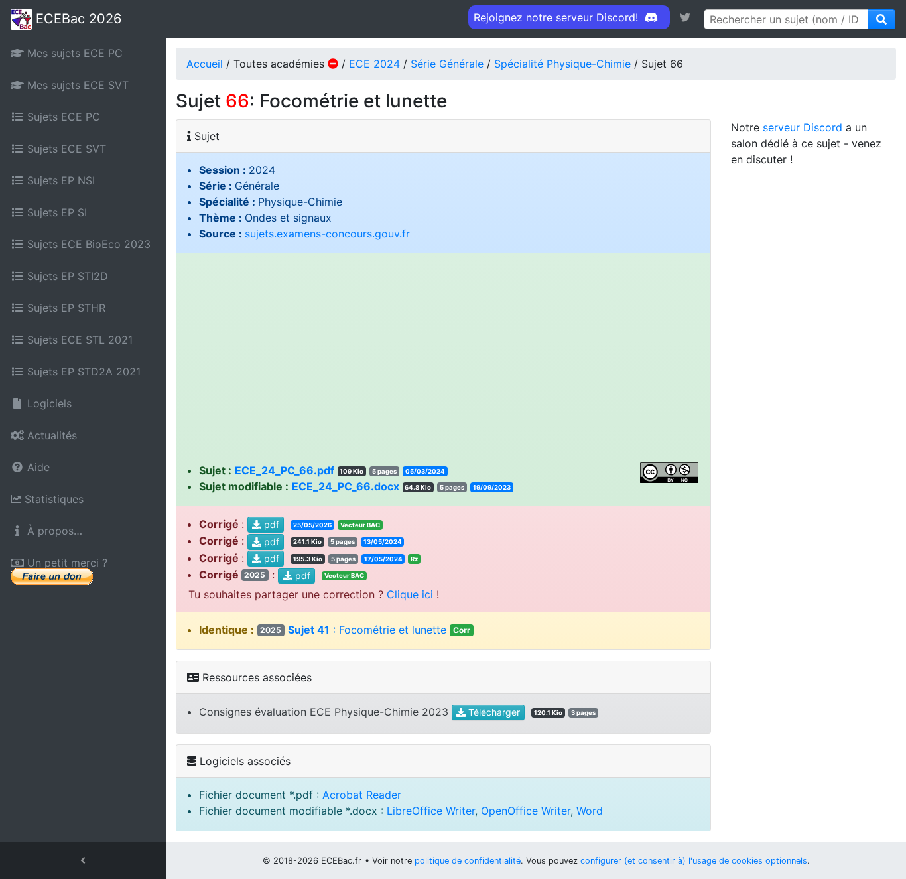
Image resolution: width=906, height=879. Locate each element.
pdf (270, 524)
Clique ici (410, 594)
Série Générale (447, 63)
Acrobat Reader (361, 794)
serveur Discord (802, 127)
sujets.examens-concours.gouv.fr (327, 233)
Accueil (204, 63)
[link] (685, 17)
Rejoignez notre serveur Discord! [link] (557, 17)
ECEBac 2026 (76, 19)
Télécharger (493, 712)
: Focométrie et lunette (365, 629)
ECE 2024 (374, 63)
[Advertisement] (443, 363)
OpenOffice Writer (525, 810)
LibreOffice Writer (431, 810)
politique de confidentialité (468, 861)
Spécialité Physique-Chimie (562, 63)
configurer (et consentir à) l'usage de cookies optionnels (693, 861)
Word (589, 810)
